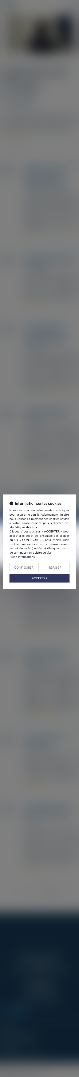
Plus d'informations (22, 556)
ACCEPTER (39, 578)
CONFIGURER (23, 567)
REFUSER (55, 567)
